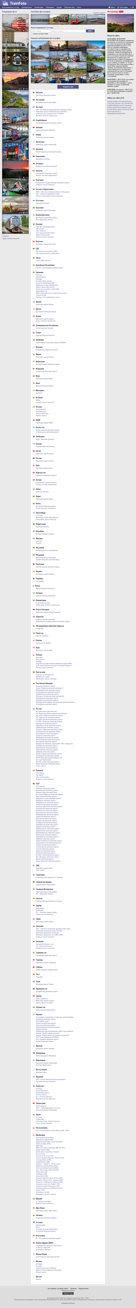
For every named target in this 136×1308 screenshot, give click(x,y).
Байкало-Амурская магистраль (46, 792)
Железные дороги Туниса (45, 984)
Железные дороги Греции (45, 304)
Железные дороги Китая (44, 454)
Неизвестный (126, 107)
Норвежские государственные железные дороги (53, 621)
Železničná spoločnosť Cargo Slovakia (49, 931)
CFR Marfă (39, 775)
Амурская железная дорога (45, 686)
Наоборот (5, 236)
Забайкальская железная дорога (47, 694)
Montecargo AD (41, 1106)
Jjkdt (112, 103)
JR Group (39, 1266)
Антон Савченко (126, 105)
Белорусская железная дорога (46, 166)
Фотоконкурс (115, 11)
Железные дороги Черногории (46, 1110)
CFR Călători (40, 773)
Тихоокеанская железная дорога (47, 756)
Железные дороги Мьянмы (45, 574)
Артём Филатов (123, 109)
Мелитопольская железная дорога (48, 740)
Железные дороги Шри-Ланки (46, 1211)
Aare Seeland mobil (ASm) (45, 1138)
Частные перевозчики (43, 760)
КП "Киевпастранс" (42, 1021)
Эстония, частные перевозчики (46, 1229)
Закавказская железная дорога (47, 804)
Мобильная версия (68, 1291)
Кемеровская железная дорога (46, 811)
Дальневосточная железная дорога (48, 725)
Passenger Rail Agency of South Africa (49, 1246)
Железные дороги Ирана (44, 386)
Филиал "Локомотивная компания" (48, 1033)
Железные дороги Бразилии (45, 210)
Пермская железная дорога (45, 827)
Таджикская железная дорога (46, 955)
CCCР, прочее (40, 786)
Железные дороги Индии (44, 357)
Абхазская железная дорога (46, 95)
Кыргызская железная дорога (46, 475)
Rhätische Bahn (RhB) (43, 1144)
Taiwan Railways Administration (47, 970)
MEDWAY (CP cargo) (42, 677)
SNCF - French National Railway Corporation (50, 1079)
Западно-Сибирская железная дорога (49, 730)
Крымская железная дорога (45, 736)
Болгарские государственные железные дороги (52, 183)
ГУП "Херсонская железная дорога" (48, 717)
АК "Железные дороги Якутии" (46, 711)
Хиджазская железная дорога (46, 371)
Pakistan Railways (42, 636)
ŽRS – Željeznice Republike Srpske (47, 194)
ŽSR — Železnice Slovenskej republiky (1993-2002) (53, 929)
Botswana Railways (42, 203)
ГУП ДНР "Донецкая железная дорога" (49, 719)
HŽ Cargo (39, 1089)
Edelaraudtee (40, 1225)
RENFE (38, 400)
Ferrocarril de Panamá (43, 643)
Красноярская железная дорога (47, 734)
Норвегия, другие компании (45, 619)
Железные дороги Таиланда (46, 963)
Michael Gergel (112, 101)
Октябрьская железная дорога (46, 746)
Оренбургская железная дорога (47, 700)
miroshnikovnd (123, 101)
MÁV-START (40, 229)
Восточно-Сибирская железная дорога (49, 715)
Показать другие (99, 13)
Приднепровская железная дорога (48, 833)
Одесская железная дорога (45, 1025)
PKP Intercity (40, 659)
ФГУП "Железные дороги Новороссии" (49, 758)
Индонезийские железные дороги (48, 364)
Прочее (38, 1279)
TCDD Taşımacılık (42, 999)
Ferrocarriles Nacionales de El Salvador (49, 877)
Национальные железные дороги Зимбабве (51, 342)
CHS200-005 (128, 103)
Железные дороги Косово (45, 461)
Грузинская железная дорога (46, 312)
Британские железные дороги (46, 218)
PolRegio (39, 661)
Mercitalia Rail (41, 409)
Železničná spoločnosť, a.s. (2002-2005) (49, 935)
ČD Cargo (39, 1117)
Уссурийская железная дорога (46, 704)
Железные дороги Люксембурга (47, 517)
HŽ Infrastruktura (42, 1091)
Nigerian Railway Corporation (45, 596)
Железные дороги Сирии (44, 922)
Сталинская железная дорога (46, 845)
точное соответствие (40, 34)
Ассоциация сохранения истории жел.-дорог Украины (54, 1017)
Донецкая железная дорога (45, 800)
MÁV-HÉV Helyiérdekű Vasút (45, 227)
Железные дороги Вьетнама (46, 244)
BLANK (109, 107)
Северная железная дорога (45, 752)
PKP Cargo (39, 657)
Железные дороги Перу (44, 650)
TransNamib (40, 581)
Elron (38, 1227)
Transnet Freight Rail (43, 1248)
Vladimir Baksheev (113, 105)
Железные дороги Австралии (46, 102)
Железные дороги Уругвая (45, 1049)
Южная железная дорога (44, 859)
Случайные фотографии (40, 11)
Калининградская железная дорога (48, 732)
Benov (115, 109)
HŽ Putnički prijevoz (42, 1093)
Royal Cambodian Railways (45, 439)
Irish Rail (39, 393)
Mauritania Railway (42, 527)
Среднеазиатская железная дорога (48, 843)
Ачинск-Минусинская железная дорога (49, 688)
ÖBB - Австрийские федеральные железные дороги (54, 110)
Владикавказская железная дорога (48, 690)
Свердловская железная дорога (47, 750)
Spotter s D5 (119, 103)
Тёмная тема (68, 1293)
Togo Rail (39, 977)
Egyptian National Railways (45, 335)
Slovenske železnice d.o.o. (45, 944)
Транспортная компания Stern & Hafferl (50, 114)
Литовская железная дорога (46, 506)
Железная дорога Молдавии (46, 558)
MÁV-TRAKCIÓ (41, 231)
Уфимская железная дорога (45, 851)
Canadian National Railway (45, 446)
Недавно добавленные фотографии (45, 38)
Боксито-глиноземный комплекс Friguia (49, 268)
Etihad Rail (39, 629)
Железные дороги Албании (45, 130)
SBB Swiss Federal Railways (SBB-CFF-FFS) (50, 1148)
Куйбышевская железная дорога (47, 738)
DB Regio (39, 279)
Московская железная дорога (46, 742)
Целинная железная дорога (45, 853)
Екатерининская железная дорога (48, 692)
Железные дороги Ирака (44, 379)
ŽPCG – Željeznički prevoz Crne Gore (48, 1108)
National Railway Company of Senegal (49, 901)
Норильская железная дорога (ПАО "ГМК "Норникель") (54, 744)
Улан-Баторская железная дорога (48, 567)
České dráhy (40, 1119)
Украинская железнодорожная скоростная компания (54, 1031)
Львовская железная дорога (46, 817)
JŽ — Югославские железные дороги (48, 1238)
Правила (73, 1289)
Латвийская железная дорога (46, 483)
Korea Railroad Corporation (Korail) (48, 1257)
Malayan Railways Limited (45, 534)
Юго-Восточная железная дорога (47, 762)
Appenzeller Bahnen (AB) (44, 1140)
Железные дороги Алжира (45, 137)
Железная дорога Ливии (44, 499)
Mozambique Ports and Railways (47, 550)
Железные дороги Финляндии (46, 1063)
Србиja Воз (39, 910)
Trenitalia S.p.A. (41, 411)
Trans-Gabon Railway (43, 261)
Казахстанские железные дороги (47, 430)
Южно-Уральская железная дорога (48, 764)
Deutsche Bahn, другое (44, 281)
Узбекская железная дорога (45, 1010)
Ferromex (39, 541)
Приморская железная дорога (46, 835)
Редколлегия (83, 1289)
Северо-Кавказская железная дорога (49, 754)
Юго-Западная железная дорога (47, 857)
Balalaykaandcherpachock (116, 113)
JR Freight (39, 1264)
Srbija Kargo (40, 908)
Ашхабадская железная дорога (47, 790)
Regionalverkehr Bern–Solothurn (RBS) (49, 1142)
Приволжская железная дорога (47, 748)
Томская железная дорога (45, 849)
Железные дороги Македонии (46, 892)
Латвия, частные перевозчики (46, 485)
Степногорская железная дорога (47, 432)
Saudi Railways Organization (45, 885)
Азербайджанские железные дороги (49, 123)
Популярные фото (9, 11)
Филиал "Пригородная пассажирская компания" (52, 1035)
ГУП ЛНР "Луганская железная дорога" (49, 721)
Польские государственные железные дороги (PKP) (54, 663)
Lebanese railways (42, 492)
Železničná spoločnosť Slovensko (47, 933)
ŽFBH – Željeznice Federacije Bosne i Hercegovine (53, 192)
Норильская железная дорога (46, 821)
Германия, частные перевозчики (47, 285)
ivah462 (110, 109)
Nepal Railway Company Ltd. (45, 588)
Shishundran (116, 107)
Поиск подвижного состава (42, 27)
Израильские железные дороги (47, 350)
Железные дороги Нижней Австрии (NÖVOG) (51, 112)
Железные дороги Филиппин (46, 1056)
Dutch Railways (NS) (43, 603)
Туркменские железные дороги (47, 991)
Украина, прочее (41, 1029)
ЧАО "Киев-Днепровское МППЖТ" (48, 1037)
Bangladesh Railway (43, 159)
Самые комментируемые (10, 238)
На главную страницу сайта (58, 1289)
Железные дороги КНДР (44, 423)
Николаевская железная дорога (47, 698)
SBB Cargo (39, 1146)
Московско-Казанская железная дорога (50, 696)
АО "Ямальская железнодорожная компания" (51, 713)
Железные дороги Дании (45, 319)
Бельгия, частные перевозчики (46, 175)
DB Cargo (39, 275)
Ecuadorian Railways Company (46, 1218)
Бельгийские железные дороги (46, 173)
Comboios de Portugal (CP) (45, 675)
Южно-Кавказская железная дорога (48, 152)
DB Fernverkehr (41, 277)
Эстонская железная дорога (46, 1231)
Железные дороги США (44, 868)
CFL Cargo (39, 515)
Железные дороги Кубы (44, 468)
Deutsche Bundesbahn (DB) (45, 283)
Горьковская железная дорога (46, 723)
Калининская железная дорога (46, 808)
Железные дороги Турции (45, 1001)
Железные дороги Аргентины (46, 145)
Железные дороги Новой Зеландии (48, 612)
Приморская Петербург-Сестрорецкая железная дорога (55, 702)
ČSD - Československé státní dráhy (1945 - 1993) (52, 1130)
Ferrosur (39, 543)
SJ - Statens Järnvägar (43, 1201)
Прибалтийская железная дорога (47, 829)
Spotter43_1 (116, 111)
